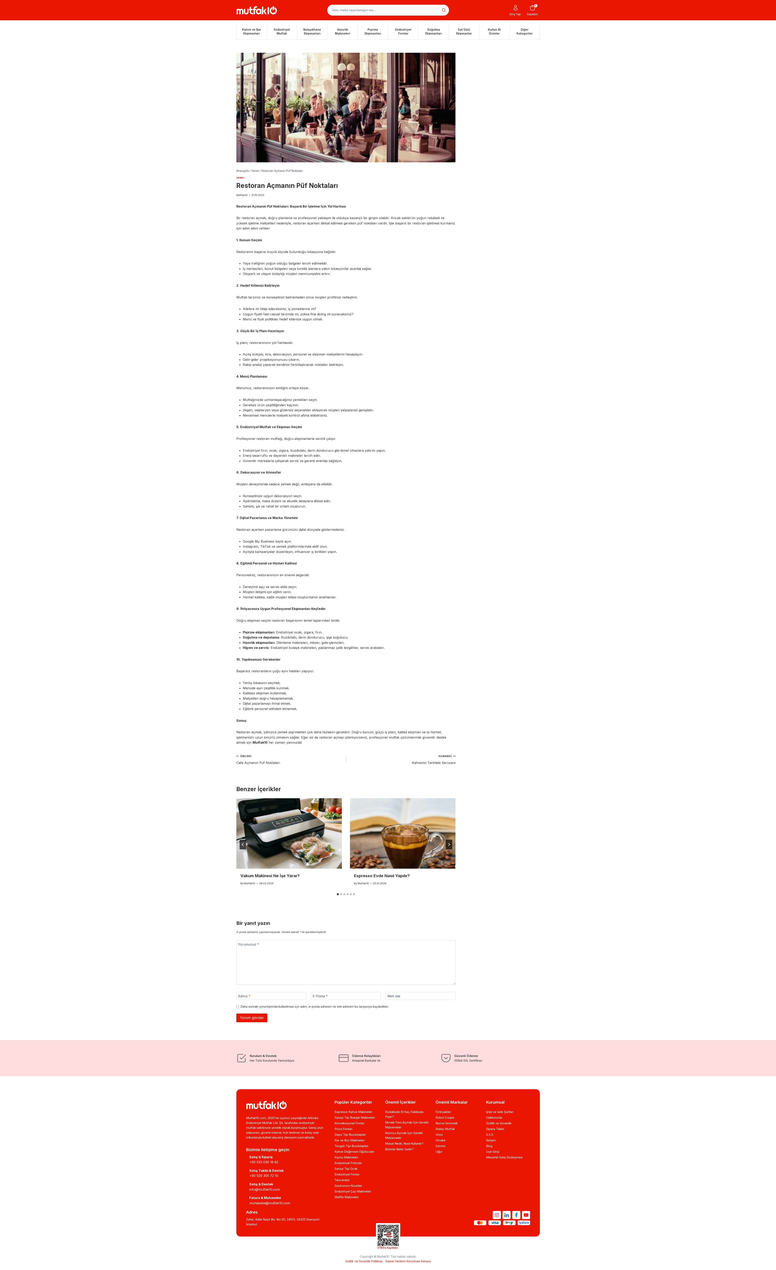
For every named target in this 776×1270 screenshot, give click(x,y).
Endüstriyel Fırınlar (347, 1174)
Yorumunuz (248, 944)
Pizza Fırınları (343, 1129)
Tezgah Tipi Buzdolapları (351, 1146)
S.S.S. (490, 1134)
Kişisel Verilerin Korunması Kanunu (408, 1261)
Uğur (439, 1152)
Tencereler (342, 1180)
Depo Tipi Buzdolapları (350, 1134)
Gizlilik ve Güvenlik (498, 1123)
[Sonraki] (449, 844)
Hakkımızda (494, 1117)
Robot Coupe (445, 1117)
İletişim (491, 1140)
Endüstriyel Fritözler (348, 1163)
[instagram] (497, 1215)
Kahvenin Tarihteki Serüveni (433, 760)
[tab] (338, 894)
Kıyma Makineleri (346, 1157)
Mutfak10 (242, 195)
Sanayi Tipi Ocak (346, 1169)
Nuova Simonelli (446, 1123)
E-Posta (320, 996)
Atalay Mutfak (445, 1129)
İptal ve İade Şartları (499, 1112)
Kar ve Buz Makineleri (350, 1140)
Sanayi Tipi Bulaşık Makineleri (355, 1117)
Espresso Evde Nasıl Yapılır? (382, 875)
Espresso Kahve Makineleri (353, 1112)
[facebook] (516, 1215)
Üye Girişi (492, 1152)
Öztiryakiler (443, 1112)
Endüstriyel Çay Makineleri (353, 1191)
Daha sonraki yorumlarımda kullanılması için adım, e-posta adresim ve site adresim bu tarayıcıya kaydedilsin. (315, 1006)
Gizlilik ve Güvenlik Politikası (364, 1261)
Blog (489, 1146)
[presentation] (289, 833)
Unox (439, 1134)
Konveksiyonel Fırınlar (349, 1123)
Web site (393, 996)
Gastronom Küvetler (348, 1186)
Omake (441, 1140)
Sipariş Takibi (495, 1129)
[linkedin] (507, 1215)
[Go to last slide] (243, 844)
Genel (240, 177)
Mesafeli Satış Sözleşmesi (504, 1157)
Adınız (244, 996)
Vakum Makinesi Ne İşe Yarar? (270, 875)
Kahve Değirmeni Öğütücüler (354, 1152)
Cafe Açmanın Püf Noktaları (258, 760)
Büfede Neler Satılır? (399, 1149)
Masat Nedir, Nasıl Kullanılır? (404, 1143)
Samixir (441, 1146)
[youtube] (526, 1215)
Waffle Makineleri (347, 1197)
